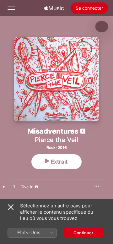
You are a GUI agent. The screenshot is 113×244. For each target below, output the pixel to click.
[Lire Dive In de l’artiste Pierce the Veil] (14, 187)
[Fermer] (10, 207)
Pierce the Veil (56, 140)
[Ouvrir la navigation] (11, 8)
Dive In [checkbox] (27, 186)
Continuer (83, 232)
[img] (54, 8)
